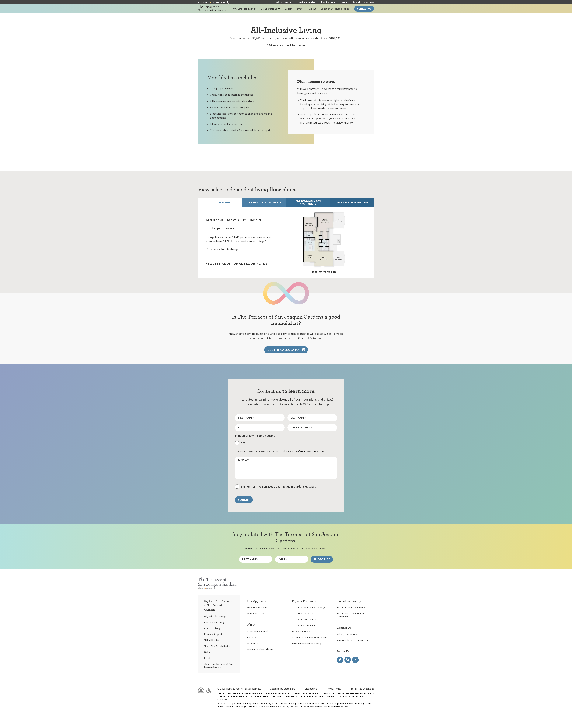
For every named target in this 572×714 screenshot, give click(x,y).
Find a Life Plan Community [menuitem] (351, 607)
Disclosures (311, 688)
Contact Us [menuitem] (344, 627)
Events (301, 8)
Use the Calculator (284, 350)
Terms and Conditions (362, 688)
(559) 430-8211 (224, 699)
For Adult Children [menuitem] (301, 631)
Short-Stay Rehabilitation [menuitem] (217, 645)
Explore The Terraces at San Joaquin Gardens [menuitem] (218, 605)
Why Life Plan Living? (244, 8)
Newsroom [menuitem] (253, 643)
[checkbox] (286, 444)
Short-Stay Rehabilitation (335, 8)
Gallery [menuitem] (208, 651)
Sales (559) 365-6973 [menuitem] (348, 634)
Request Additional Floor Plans (236, 264)
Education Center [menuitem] (328, 2)
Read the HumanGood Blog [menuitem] (306, 643)
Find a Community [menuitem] (349, 601)
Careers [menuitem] (345, 2)
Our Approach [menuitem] (256, 601)
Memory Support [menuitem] (213, 634)
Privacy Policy (334, 688)
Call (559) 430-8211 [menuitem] (365, 2)
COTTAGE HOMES (220, 202)
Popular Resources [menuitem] (304, 601)
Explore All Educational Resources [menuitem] (310, 637)
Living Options (269, 8)
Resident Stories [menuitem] (307, 2)
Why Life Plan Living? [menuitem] (215, 616)
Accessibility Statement (282, 688)
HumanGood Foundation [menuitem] (260, 649)
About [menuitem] (251, 624)
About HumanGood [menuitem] (257, 631)
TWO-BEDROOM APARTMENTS (352, 202)
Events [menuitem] (208, 657)
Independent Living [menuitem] (214, 622)
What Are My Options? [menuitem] (304, 619)
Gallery (289, 8)
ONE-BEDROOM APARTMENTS (264, 202)
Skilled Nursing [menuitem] (211, 640)
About (312, 8)
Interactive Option (324, 271)
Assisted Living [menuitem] (212, 628)
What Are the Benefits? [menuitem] (304, 625)
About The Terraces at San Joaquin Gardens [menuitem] (218, 665)
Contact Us (364, 8)
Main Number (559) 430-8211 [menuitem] (352, 640)
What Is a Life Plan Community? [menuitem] (308, 607)
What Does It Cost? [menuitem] (302, 613)
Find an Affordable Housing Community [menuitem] (351, 615)
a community (214, 2)
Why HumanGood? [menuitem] (285, 2)
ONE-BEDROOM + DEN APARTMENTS (308, 203)
